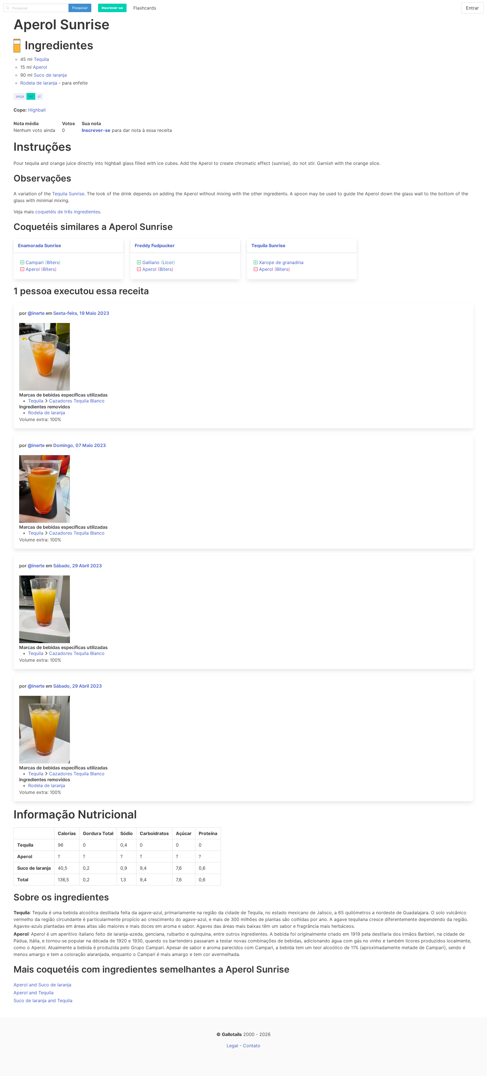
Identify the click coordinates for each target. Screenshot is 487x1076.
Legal (232, 1045)
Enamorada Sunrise (39, 245)
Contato (251, 1045)
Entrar (472, 8)
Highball (37, 110)
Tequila (41, 59)
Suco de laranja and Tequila (43, 1000)
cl (39, 96)
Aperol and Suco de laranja (42, 985)
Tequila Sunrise (68, 193)
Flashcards (144, 8)
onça (20, 96)
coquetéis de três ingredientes (67, 211)
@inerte (36, 313)
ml (31, 96)
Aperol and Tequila (34, 992)
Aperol (40, 67)
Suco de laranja (50, 75)
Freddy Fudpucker (155, 245)
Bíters (53, 262)
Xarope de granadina (281, 262)
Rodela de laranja (38, 83)
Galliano (151, 262)
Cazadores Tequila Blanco (77, 401)
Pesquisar (80, 8)
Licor (168, 262)
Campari (35, 262)
